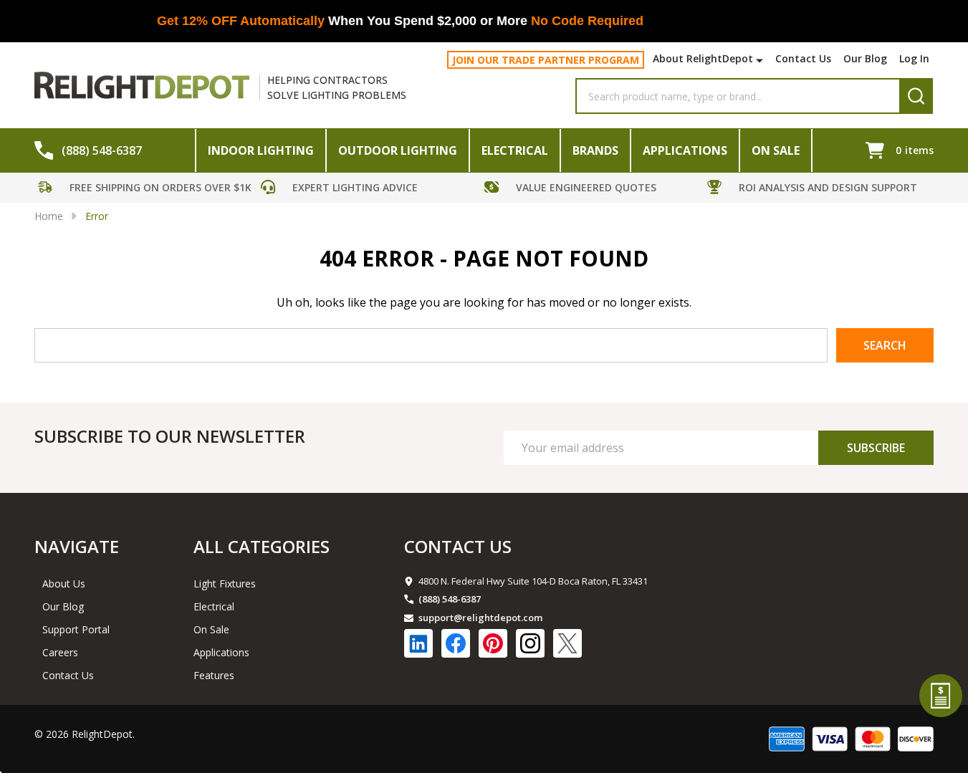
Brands (595, 150)
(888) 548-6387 (449, 598)
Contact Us (803, 58)
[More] (761, 60)
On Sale (776, 150)
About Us (63, 583)
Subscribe (876, 448)
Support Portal (76, 629)
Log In (914, 58)
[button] (146, 189)
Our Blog (865, 58)
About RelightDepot (703, 58)
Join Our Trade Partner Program (545, 60)
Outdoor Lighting (397, 150)
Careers (60, 652)
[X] (567, 643)
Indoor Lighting (261, 150)
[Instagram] (530, 643)
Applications (685, 150)
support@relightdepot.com (480, 617)
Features (213, 675)
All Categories (261, 546)
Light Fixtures (224, 583)
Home (48, 216)
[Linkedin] (418, 643)
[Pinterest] (493, 643)
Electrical (514, 150)
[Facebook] (455, 643)
